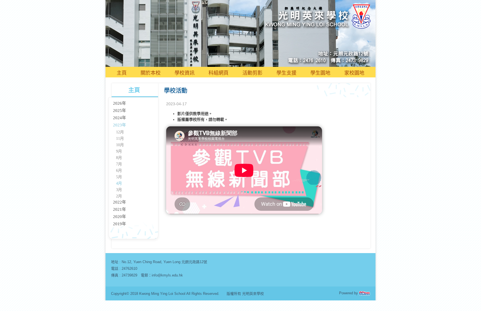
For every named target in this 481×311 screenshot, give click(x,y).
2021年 (119, 209)
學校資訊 (185, 73)
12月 (120, 132)
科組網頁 (218, 73)
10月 (120, 145)
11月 (120, 138)
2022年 (119, 202)
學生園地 (320, 73)
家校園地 (354, 73)
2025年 (119, 110)
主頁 (122, 73)
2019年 (119, 224)
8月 (119, 158)
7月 (119, 164)
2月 (119, 196)
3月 (119, 190)
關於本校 (151, 73)
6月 (119, 170)
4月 (119, 183)
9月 (119, 151)
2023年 (119, 125)
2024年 (119, 118)
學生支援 (286, 73)
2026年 (119, 103)
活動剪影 (252, 73)
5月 (119, 177)
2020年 (119, 216)
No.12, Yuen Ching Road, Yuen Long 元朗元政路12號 (164, 262)
